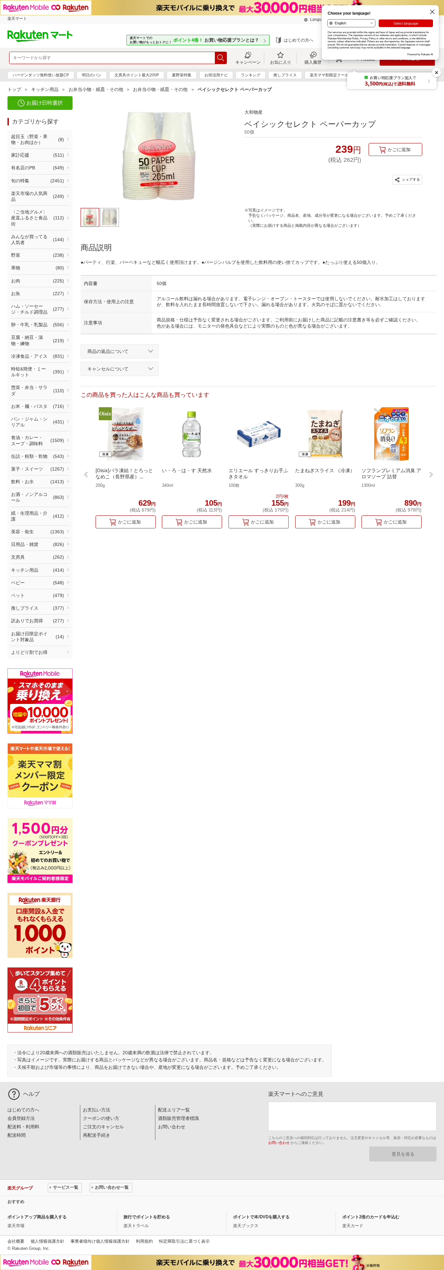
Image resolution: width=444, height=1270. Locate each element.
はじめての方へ (298, 40)
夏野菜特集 (181, 75)
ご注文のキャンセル (103, 1126)
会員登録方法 (21, 1118)
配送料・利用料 (23, 1126)
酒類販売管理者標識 (178, 1118)
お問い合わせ (171, 1126)
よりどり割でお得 (29, 652)
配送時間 (16, 1135)
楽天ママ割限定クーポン (331, 75)
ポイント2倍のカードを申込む (370, 1216)
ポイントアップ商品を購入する (37, 1216)
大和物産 (253, 112)
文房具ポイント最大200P (136, 75)
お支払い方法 (96, 1109)
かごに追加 (399, 149)
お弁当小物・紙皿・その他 (96, 89)
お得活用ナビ (216, 75)
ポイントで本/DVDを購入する (261, 1216)
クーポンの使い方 (101, 1118)
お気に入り (280, 62)
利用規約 (144, 1241)
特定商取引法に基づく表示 (184, 1241)
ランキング (250, 75)
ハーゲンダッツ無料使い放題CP (41, 75)
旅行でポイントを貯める (147, 1216)
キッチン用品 (45, 89)
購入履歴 (313, 62)
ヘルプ (31, 1094)
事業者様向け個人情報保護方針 (100, 1241)
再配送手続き (96, 1135)
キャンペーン (248, 62)
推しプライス (285, 75)
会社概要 (15, 1241)
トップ (14, 89)
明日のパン (91, 75)
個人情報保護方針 (47, 1241)
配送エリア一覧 (174, 1109)
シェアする (410, 179)
